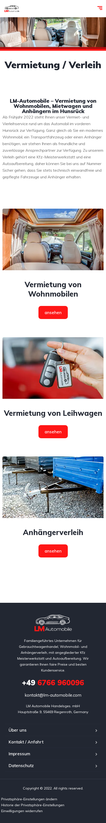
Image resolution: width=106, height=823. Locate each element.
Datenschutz (21, 765)
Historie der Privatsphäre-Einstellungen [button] (32, 805)
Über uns (18, 730)
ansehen (53, 312)
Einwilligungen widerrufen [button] (22, 811)
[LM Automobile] (12, 9)
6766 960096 (53, 682)
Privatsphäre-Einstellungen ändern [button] (29, 799)
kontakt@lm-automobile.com (53, 695)
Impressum (19, 753)
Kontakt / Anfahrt (26, 741)
